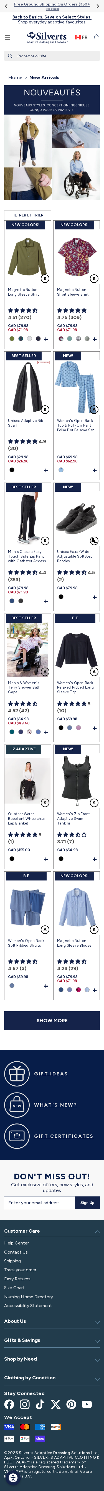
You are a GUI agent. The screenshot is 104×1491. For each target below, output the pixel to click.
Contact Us (16, 1252)
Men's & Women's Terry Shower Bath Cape (24, 687)
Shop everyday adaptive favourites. (52, 20)
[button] (7, 37)
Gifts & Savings (22, 1340)
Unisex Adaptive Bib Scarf (25, 423)
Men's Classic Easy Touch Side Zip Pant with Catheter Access (27, 556)
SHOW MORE (52, 1021)
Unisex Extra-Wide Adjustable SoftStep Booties (74, 556)
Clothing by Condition (29, 1378)
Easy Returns (17, 1278)
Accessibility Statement (28, 1305)
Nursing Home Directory (28, 1296)
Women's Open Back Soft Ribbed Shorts (26, 943)
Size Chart (14, 1287)
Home (15, 77)
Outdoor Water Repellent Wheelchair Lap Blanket (26, 818)
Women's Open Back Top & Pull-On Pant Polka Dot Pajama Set (75, 425)
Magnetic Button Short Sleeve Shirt (73, 292)
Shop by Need (20, 1359)
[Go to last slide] (6, 6)
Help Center (16, 1243)
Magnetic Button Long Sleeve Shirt (23, 292)
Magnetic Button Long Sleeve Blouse (74, 943)
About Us (15, 1321)
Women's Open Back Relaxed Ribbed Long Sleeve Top (75, 687)
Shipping (12, 1261)
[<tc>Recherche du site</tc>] (10, 56)
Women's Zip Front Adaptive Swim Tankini (73, 818)
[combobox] (52, 56)
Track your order (20, 1269)
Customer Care (22, 1231)
